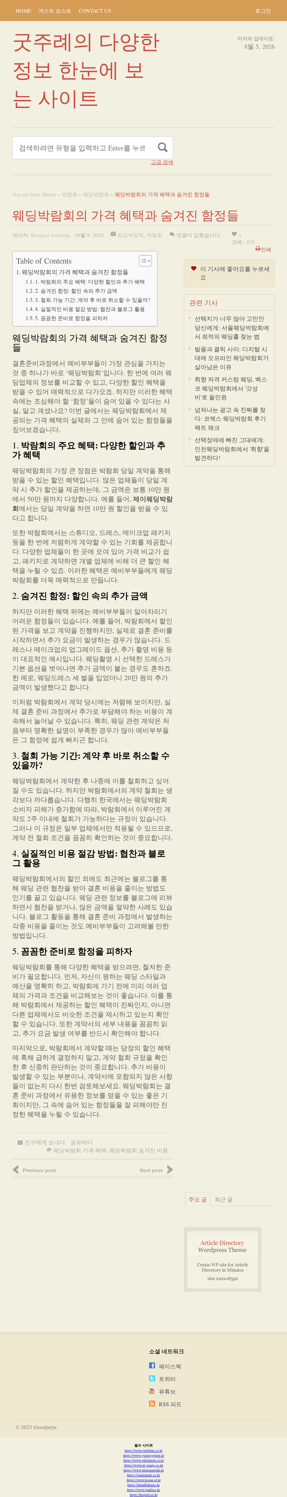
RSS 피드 (170, 1404)
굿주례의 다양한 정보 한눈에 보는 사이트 (86, 69)
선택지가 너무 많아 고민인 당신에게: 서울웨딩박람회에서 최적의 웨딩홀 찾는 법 (232, 327)
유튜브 (167, 1391)
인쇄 (266, 249)
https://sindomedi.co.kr (143, 1474)
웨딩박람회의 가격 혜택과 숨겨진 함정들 (75, 272)
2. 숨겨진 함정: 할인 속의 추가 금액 (76, 290)
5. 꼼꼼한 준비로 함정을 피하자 (71, 317)
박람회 (69, 194)
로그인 (263, 10)
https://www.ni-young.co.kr (143, 1465)
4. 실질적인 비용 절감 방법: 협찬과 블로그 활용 (90, 308)
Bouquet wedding (50, 234)
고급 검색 (162, 162)
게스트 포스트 (54, 10)
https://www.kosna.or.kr (144, 1479)
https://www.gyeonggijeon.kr (143, 1455)
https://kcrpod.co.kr (144, 1494)
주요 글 (198, 1199)
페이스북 (170, 1366)
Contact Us (95, 10)
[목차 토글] (142, 261)
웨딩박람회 (96, 194)
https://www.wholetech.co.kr (144, 1460)
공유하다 (81, 1142)
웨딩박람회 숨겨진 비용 (138, 1150)
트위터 (167, 1378)
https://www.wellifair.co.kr (143, 1450)
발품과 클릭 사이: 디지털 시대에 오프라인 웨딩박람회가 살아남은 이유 (232, 358)
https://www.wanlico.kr (143, 1489)
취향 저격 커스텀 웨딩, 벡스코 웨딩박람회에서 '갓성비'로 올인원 (231, 388)
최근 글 (224, 1199)
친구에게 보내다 (44, 1142)
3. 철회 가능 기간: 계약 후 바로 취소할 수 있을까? (92, 299)
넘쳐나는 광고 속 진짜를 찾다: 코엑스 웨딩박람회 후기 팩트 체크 (230, 419)
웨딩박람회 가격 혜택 (79, 1150)
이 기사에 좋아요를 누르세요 (235, 273)
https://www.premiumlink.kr (144, 1470)
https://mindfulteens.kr (143, 1484)
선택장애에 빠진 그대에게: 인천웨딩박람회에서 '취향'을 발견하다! (232, 449)
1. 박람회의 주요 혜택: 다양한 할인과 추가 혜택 (90, 281)
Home (23, 10)
